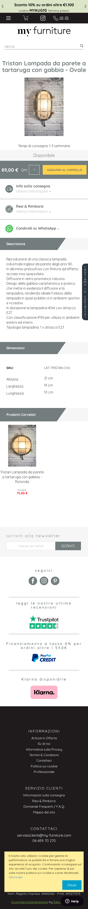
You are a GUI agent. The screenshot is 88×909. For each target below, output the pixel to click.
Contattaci (44, 760)
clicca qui (15, 877)
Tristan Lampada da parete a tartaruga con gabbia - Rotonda (22, 477)
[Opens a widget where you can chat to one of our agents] (72, 901)
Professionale (44, 772)
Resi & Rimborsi (44, 801)
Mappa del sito (44, 812)
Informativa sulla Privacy (44, 749)
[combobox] (44, 46)
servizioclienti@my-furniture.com (44, 835)
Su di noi (44, 744)
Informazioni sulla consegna (44, 795)
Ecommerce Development (29, 902)
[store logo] (44, 31)
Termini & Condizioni (44, 755)
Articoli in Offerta (44, 738)
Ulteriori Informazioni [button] (32, 191)
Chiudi (71, 885)
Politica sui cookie (44, 766)
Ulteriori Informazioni (32, 211)
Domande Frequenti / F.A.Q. (44, 806)
